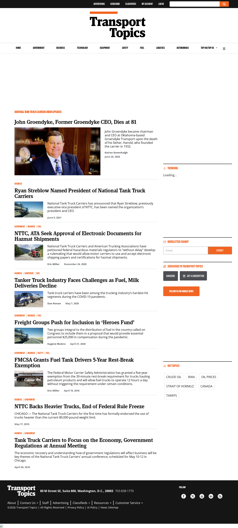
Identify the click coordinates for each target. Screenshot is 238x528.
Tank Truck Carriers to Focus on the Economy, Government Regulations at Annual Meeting (84, 442)
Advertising (99, 4)
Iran (191, 377)
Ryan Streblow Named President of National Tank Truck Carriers (80, 193)
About (11, 503)
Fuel (142, 48)
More (224, 48)
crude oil (173, 377)
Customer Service (128, 503)
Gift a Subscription (195, 276)
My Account (147, 4)
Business (60, 48)
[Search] (224, 4)
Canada (206, 386)
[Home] (119, 25)
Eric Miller (53, 264)
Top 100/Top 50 (207, 48)
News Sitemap (109, 507)
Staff (45, 503)
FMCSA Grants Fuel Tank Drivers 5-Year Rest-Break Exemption (74, 362)
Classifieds (130, 4)
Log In (161, 4)
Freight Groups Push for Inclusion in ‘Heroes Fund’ (74, 322)
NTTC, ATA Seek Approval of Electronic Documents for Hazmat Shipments (78, 236)
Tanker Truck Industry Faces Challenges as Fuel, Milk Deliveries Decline (77, 282)
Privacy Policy (75, 507)
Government (38, 48)
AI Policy (92, 507)
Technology (82, 48)
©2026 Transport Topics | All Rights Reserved (35, 507)
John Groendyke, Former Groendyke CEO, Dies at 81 (75, 122)
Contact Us (28, 503)
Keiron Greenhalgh (116, 152)
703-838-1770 (124, 491)
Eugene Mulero (56, 344)
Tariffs (171, 396)
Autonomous (183, 48)
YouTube (202, 496)
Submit (220, 250)
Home (18, 48)
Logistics (160, 48)
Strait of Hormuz (180, 386)
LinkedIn (211, 496)
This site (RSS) (220, 496)
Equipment (105, 48)
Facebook (183, 496)
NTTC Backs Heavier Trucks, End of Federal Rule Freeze (79, 406)
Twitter (192, 496)
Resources (102, 503)
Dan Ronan (54, 303)
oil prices (208, 377)
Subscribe (115, 4)
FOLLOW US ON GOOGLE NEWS (181, 291)
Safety (125, 48)
